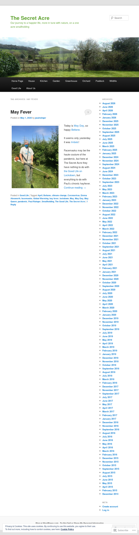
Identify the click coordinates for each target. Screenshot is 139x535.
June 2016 (107, 440)
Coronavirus (74, 195)
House (31, 80)
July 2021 (107, 253)
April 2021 (107, 264)
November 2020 (110, 278)
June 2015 (107, 479)
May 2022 (107, 221)
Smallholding (48, 201)
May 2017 (107, 404)
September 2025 (110, 132)
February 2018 (109, 382)
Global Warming (40, 198)
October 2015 (109, 465)
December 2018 (110, 357)
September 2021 (110, 246)
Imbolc (74, 142)
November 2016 (110, 425)
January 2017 (109, 418)
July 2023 (107, 185)
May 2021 (107, 260)
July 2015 (107, 476)
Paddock (100, 80)
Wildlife (113, 80)
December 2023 (110, 174)
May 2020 (107, 300)
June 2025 (107, 142)
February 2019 (109, 350)
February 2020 (109, 311)
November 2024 (110, 160)
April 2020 (107, 304)
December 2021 (110, 235)
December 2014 (110, 493)
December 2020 (110, 275)
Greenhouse (71, 80)
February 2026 (109, 114)
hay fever (54, 198)
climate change (59, 195)
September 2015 (110, 468)
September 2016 (110, 429)
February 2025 (109, 149)
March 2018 (108, 379)
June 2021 (107, 257)
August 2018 (108, 372)
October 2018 (109, 365)
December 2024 (110, 157)
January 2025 (109, 153)
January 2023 (109, 200)
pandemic (22, 201)
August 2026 (108, 103)
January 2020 (109, 314)
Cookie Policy (67, 529)
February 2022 (109, 232)
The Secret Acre (30, 17)
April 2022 (107, 225)
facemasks (26, 198)
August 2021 (108, 250)
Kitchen (43, 80)
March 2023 (108, 192)
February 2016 (109, 454)
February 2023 (109, 196)
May (72, 198)
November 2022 (110, 207)
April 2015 (107, 486)
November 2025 (110, 124)
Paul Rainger (34, 201)
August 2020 (108, 289)
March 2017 (108, 411)
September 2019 (110, 329)
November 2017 (110, 390)
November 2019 (110, 321)
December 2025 (110, 121)
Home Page (17, 80)
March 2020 (108, 307)
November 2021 (110, 239)
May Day (79, 125)
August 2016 (108, 433)
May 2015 (107, 483)
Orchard (86, 80)
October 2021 (109, 243)
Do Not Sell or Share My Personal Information (82, 523)
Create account (110, 506)
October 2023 (109, 178)
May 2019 (107, 339)
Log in (105, 510)
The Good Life (61, 201)
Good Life (16, 88)
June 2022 (107, 218)
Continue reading (75, 187)
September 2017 (110, 393)
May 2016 (107, 443)
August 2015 (108, 472)
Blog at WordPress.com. (47, 523)
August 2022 (108, 214)
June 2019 (107, 336)
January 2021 (109, 271)
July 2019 (107, 332)
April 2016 (107, 447)
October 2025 (109, 128)
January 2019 (109, 354)
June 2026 (107, 106)
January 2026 (109, 117)
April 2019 (107, 343)
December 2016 (110, 422)
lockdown (64, 198)
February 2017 (109, 415)
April (40, 195)
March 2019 (108, 347)
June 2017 (107, 400)
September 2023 (110, 182)
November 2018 (110, 361)
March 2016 (108, 451)
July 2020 (107, 293)
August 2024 (108, 167)
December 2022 (110, 203)
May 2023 (107, 189)
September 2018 (110, 368)
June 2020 (107, 296)
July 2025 (107, 139)
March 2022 (108, 228)
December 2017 (110, 386)
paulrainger (40, 117)
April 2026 (107, 110)
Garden (56, 80)
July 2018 (107, 375)
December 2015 (110, 458)
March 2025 (108, 146)
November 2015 (110, 461)
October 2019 (109, 325)
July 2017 (107, 397)
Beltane (75, 129)
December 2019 (110, 318)
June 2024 (107, 171)
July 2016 (107, 436)
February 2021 (109, 268)
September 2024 (110, 164)
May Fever (21, 112)
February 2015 (109, 490)
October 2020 (109, 282)
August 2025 (108, 135)
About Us (30, 88)
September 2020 (110, 286)
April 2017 (107, 407)
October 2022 (109, 210)
